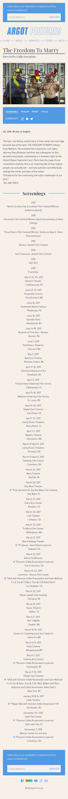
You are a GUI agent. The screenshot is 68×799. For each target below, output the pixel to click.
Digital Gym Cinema (33, 409)
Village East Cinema (33, 675)
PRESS (35, 111)
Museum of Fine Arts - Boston (33, 332)
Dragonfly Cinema (33, 293)
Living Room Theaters (33, 422)
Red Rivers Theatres (33, 345)
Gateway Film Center (33, 460)
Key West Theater (33, 486)
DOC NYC (33, 262)
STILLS (44, 111)
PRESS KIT (12, 118)
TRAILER (25, 111)
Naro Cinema (33, 473)
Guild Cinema (33, 646)
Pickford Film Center (33, 528)
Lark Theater (33, 515)
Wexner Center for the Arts (33, 733)
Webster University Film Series (33, 396)
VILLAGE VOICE (10, 182)
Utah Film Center (33, 716)
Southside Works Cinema (33, 306)
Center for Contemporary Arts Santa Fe (33, 633)
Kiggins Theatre (33, 434)
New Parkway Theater (33, 541)
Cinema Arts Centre (33, 659)
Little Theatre (33, 699)
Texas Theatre (33, 607)
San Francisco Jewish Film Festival (33, 253)
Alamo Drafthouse (33, 557)
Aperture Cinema (33, 357)
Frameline (33, 271)
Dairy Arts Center (33, 502)
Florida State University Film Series (33, 383)
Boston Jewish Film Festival (33, 244)
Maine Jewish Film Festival (33, 594)
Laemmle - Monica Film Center (33, 574)
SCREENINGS (12, 111)
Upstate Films (33, 319)
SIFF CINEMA (33, 620)
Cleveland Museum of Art (33, 370)
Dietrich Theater (33, 280)
